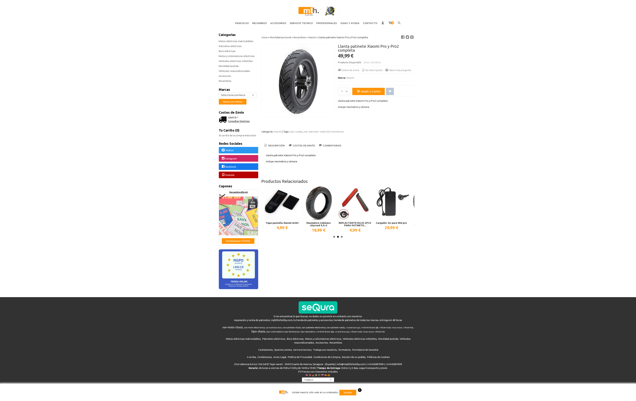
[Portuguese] (319, 375)
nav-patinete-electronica (314, 327)
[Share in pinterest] (412, 37)
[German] (313, 375)
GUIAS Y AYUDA (349, 23)
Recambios (225, 81)
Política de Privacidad (300, 357)
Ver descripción (374, 70)
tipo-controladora (275, 332)
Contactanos (265, 349)
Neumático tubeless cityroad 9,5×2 (318, 224)
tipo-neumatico (308, 332)
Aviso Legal (279, 357)
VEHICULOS (242, 23)
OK (395, 397)
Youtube (230, 175)
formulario (344, 349)
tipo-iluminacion (292, 332)
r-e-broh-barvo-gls (353, 328)
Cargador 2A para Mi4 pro (391, 222)
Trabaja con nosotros (325, 349)
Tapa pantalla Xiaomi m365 (282, 222)
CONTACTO (370, 23)
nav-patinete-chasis (292, 327)
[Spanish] (325, 375)
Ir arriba (251, 357)
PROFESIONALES (326, 23)
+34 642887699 (375, 364)
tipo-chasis (258, 331)
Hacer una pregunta (400, 70)
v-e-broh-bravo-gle (325, 332)
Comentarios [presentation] (331, 145)
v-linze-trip (380, 332)
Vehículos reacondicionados (234, 71)
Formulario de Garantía (365, 349)
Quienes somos (283, 349)
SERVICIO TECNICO (301, 23)
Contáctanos (264, 357)
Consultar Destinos (239, 121)
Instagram (231, 158)
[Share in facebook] (402, 37)
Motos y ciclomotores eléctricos (237, 56)
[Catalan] (329, 375)
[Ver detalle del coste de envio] (223, 120)
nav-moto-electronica (254, 327)
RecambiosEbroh (238, 192)
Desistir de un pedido (354, 357)
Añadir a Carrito (370, 91)
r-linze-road (385, 327)
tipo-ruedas (296, 131)
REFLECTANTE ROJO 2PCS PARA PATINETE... (355, 224)
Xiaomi (350, 77)
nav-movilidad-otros (274, 328)
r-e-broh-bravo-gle (369, 327)
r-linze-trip (408, 327)
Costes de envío (350, 70)
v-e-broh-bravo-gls (342, 332)
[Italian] (316, 375)
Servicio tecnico (302, 349)
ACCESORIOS (278, 23)
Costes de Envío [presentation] (303, 145)
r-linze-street (397, 328)
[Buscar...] (399, 23)
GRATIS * (233, 117)
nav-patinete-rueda (336, 327)
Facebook (230, 166)
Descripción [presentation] (276, 145)
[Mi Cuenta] (382, 23)
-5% (252, 202)
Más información (408, 397)
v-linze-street (368, 332)
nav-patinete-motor (315, 131)
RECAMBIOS (259, 23)
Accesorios (225, 76)
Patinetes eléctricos (230, 46)
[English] (306, 375)
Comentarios (336, 131)
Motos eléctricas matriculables (236, 41)
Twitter (229, 150)
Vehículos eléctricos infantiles (236, 61)
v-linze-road (356, 332)
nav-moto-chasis (232, 327)
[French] (310, 375)
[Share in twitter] (407, 37)
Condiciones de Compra (326, 357)
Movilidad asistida (228, 66)
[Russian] (322, 375)
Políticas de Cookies (378, 357)
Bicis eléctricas (227, 51)
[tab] (274, 145)
